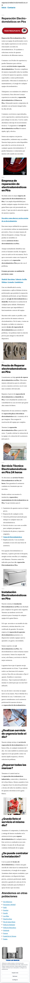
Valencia (18, 279)
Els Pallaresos (7, 902)
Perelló (5, 913)
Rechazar (15, 976)
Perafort (5, 910)
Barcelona (11, 279)
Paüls (5, 907)
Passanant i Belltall (9, 905)
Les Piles (6, 916)
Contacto (11, 7)
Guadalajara (18, 282)
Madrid (4, 279)
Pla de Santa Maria (9, 922)
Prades (5, 939)
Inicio (4, 7)
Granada (11, 282)
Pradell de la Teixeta (9, 936)
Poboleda (6, 930)
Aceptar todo (15, 972)
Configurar (15, 979)
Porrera (5, 933)
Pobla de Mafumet (9, 925)
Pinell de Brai (7, 919)
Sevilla (24, 279)
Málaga (4, 282)
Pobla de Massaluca (9, 928)
